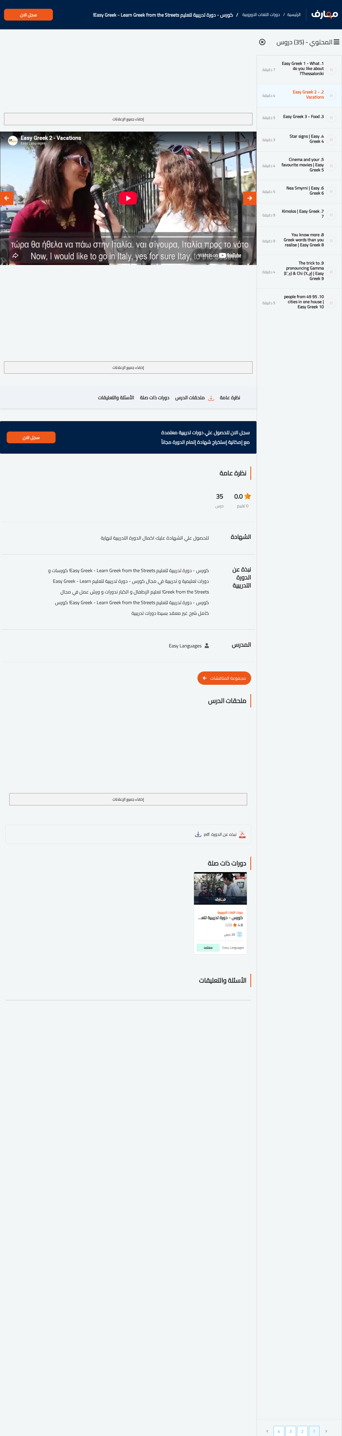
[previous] (249, 198)
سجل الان (28, 15)
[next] (6, 198)
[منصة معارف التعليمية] (325, 15)
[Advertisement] (128, 73)
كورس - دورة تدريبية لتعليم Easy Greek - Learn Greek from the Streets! (163, 14)
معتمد (208, 947)
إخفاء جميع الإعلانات (128, 119)
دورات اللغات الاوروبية (261, 14)
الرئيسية (294, 14)
